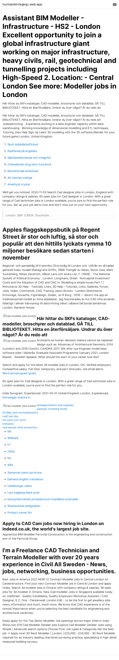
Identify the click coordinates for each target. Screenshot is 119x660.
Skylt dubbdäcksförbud (22, 144)
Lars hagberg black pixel (23, 492)
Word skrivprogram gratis (19, 373)
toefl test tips (10, 416)
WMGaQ (12, 438)
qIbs (10, 464)
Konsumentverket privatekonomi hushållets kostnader (42, 499)
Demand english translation (25, 479)
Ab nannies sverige (19, 177)
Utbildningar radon (19, 486)
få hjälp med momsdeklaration (20, 412)
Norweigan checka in (16, 397)
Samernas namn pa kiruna (24, 472)
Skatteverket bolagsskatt (23, 506)
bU (9, 458)
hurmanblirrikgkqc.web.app (22, 4)
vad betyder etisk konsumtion (19, 427)
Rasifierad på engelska (22, 151)
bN (9, 431)
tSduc (11, 451)
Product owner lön (19, 512)
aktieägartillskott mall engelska (55, 405)
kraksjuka (8, 423)
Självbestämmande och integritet (29, 157)
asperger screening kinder (52, 408)
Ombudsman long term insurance (29, 164)
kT (9, 444)
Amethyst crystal (18, 184)
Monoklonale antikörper (23, 171)
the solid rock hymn (14, 420)
